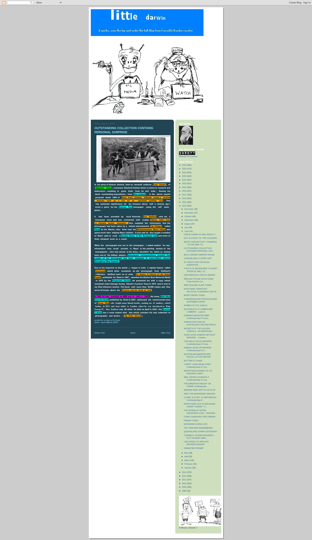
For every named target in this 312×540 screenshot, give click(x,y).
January (188, 468)
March (187, 460)
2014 (184, 206)
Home (132, 333)
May (186, 453)
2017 (184, 195)
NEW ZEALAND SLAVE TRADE (198, 285)
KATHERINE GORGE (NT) (196, 424)
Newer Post (99, 333)
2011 (184, 480)
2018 (184, 191)
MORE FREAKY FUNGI (194, 295)
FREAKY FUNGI (191, 420)
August (187, 224)
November (189, 213)
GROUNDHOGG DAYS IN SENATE (199, 275)
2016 (184, 198)
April (186, 456)
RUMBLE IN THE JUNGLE (195, 305)
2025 (184, 165)
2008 (184, 491)
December (189, 209)
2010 (184, 483)
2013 (184, 472)
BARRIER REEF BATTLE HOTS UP (199, 390)
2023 (184, 172)
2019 (184, 187)
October (188, 216)
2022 (184, 176)
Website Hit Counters (188, 156)
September (189, 220)
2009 (184, 487)
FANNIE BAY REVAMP (193, 448)
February (188, 464)
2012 (184, 476)
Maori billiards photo (109, 322)
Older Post (165, 333)
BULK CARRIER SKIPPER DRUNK (199, 255)
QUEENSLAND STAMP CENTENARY (200, 431)
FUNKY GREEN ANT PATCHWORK (199, 417)
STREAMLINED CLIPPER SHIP (198, 258)
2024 (184, 169)
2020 (184, 183)
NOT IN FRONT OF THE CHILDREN (200, 238)
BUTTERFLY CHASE (193, 361)
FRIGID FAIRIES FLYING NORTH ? (200, 234)
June (186, 231)
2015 (184, 202)
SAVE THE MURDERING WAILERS (199, 394)
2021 (184, 180)
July (186, 227)
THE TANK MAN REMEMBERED (198, 428)
